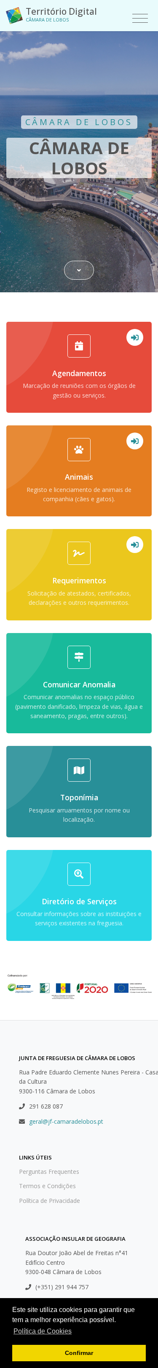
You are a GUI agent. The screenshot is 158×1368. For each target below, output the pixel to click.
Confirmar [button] (79, 1352)
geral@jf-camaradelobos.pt (66, 1121)
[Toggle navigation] (140, 18)
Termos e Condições (47, 1186)
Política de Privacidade (49, 1201)
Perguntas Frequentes (49, 1172)
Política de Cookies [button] (42, 1331)
